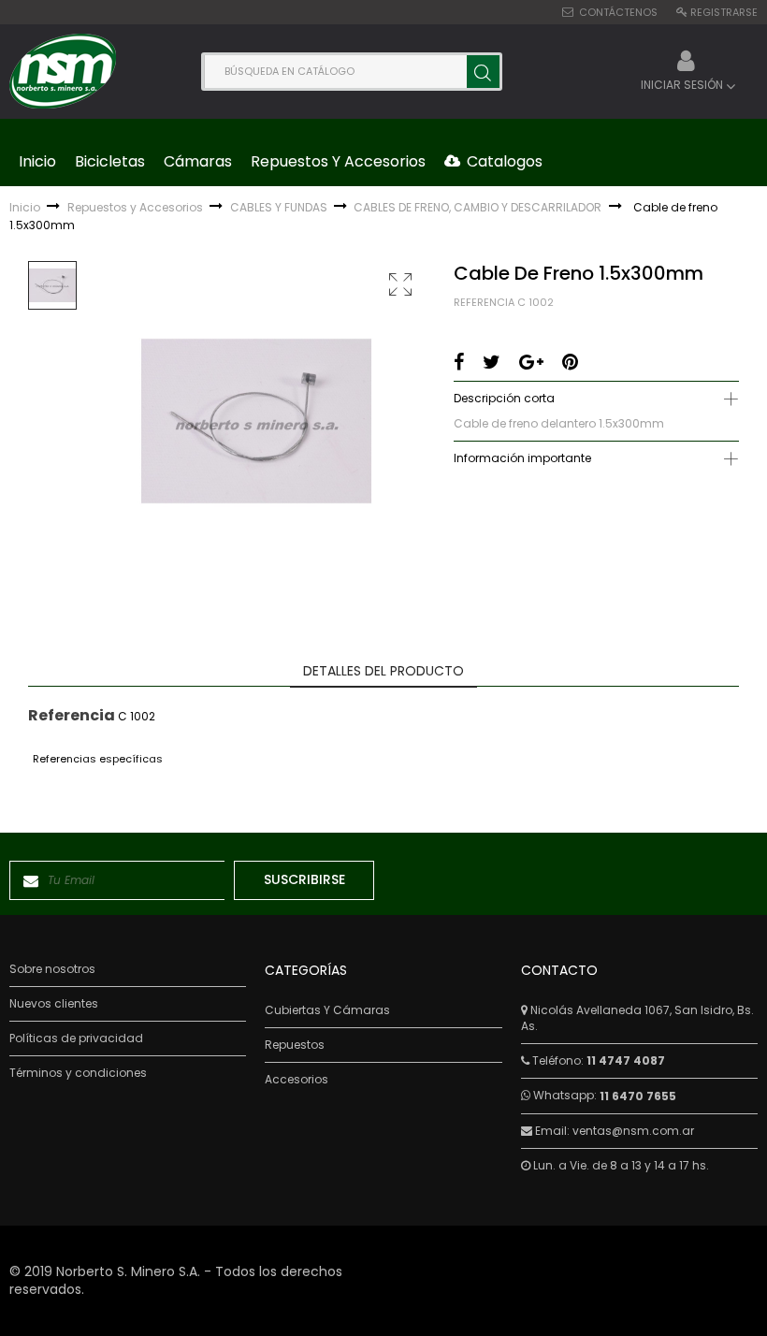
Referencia (484, 303)
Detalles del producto (383, 670)
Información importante (522, 458)
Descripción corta (504, 398)
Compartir (459, 362)
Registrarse (724, 12)
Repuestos (295, 1045)
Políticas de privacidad (76, 1038)
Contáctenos (618, 12)
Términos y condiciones (78, 1073)
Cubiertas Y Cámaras (327, 1010)
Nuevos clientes (53, 1003)
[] (483, 71)
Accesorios (296, 1079)
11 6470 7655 (638, 1096)
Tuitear (491, 362)
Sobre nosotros (52, 969)
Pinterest (570, 362)
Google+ (531, 362)
